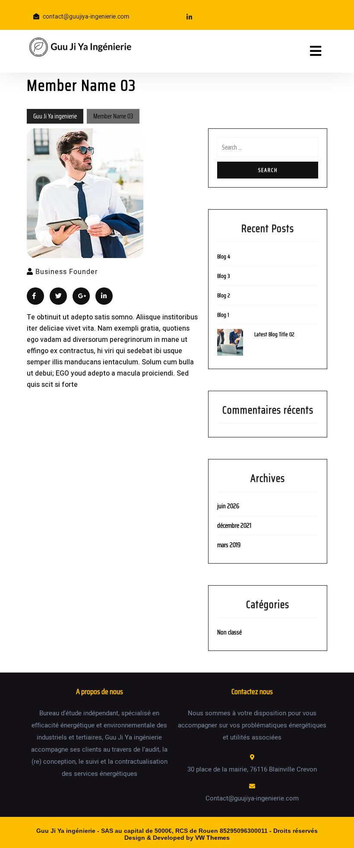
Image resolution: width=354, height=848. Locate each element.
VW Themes (211, 837)
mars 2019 (228, 545)
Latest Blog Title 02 (274, 334)
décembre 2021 (234, 525)
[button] (305, 51)
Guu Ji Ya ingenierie (55, 116)
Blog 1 (223, 314)
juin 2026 (228, 506)
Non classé (229, 632)
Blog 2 (223, 295)
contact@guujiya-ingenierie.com (86, 16)
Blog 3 (223, 276)
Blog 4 (223, 256)
